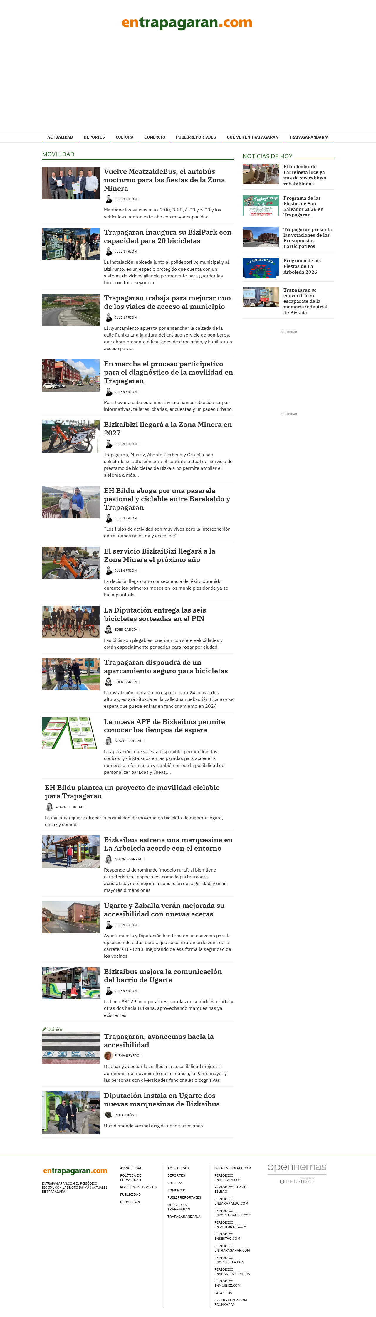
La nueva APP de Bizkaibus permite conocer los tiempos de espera (164, 726)
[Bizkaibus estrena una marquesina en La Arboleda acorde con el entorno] (71, 851)
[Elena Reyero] (108, 1055)
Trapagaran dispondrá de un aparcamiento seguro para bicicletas (166, 666)
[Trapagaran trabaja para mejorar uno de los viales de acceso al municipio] (71, 310)
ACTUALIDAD (60, 137)
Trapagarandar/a (184, 1216)
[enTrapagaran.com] (188, 23)
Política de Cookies (138, 1187)
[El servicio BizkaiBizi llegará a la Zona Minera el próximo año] (71, 563)
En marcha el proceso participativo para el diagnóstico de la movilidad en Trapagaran (168, 372)
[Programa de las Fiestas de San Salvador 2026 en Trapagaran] (261, 205)
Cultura (174, 1182)
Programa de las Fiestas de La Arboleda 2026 (302, 266)
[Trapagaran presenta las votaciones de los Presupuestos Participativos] (261, 237)
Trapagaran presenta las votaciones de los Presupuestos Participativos (307, 237)
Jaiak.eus (223, 1293)
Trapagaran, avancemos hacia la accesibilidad (159, 1040)
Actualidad (178, 1168)
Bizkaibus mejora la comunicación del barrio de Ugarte (163, 976)
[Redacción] (108, 1114)
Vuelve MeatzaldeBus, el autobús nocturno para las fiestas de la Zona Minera (164, 179)
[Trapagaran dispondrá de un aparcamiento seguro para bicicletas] (71, 674)
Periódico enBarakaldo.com (231, 1201)
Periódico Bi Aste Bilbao (231, 1189)
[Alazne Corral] (108, 740)
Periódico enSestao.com (227, 1236)
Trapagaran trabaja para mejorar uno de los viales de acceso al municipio (167, 302)
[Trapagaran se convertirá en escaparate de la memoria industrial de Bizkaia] (261, 297)
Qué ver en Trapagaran (178, 1206)
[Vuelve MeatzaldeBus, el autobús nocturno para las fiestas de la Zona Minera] (71, 183)
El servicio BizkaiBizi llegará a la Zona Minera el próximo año (159, 555)
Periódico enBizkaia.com (228, 1177)
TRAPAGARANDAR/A (309, 137)
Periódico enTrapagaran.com (232, 1248)
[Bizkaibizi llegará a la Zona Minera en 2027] (71, 436)
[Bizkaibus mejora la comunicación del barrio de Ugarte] (71, 983)
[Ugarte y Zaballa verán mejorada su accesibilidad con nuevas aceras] (71, 917)
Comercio (176, 1190)
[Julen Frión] (108, 198)
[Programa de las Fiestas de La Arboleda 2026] (261, 268)
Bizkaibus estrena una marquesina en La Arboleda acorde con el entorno (168, 844)
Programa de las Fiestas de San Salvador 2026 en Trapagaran (303, 206)
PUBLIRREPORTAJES (196, 137)
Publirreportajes (184, 1197)
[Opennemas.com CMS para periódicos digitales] (297, 1173)
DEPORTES (94, 137)
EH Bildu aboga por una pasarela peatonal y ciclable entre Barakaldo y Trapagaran (167, 499)
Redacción (125, 1115)
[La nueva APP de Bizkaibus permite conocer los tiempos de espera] (71, 733)
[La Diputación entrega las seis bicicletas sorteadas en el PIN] (71, 622)
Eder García (126, 629)
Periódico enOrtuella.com (229, 1259)
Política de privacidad (130, 1177)
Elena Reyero (127, 1055)
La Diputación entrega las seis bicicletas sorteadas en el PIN (155, 614)
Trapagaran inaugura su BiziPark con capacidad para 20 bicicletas (168, 236)
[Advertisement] (188, 84)
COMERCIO (154, 137)
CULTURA (125, 137)
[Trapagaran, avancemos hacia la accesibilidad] (71, 1048)
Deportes (176, 1175)
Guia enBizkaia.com (232, 1168)
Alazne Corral (129, 741)
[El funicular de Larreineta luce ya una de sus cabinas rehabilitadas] (261, 174)
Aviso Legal (131, 1168)
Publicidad (130, 1194)
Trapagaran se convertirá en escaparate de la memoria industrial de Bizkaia (305, 301)
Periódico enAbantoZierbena (232, 1271)
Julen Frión (126, 199)
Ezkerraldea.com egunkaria (230, 1302)
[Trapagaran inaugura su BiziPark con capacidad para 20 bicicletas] (71, 244)
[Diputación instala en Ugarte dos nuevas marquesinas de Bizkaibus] (71, 1112)
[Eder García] (108, 629)
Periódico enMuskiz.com (227, 1283)
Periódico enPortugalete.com (232, 1212)
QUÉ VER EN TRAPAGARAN (252, 137)
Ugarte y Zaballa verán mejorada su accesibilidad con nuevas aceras (164, 910)
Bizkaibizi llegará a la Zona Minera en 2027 (168, 429)
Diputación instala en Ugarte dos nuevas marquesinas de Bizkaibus (162, 1100)
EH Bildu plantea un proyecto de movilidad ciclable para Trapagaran (132, 791)
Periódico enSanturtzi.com (230, 1224)
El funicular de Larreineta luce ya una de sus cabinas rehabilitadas (304, 175)
